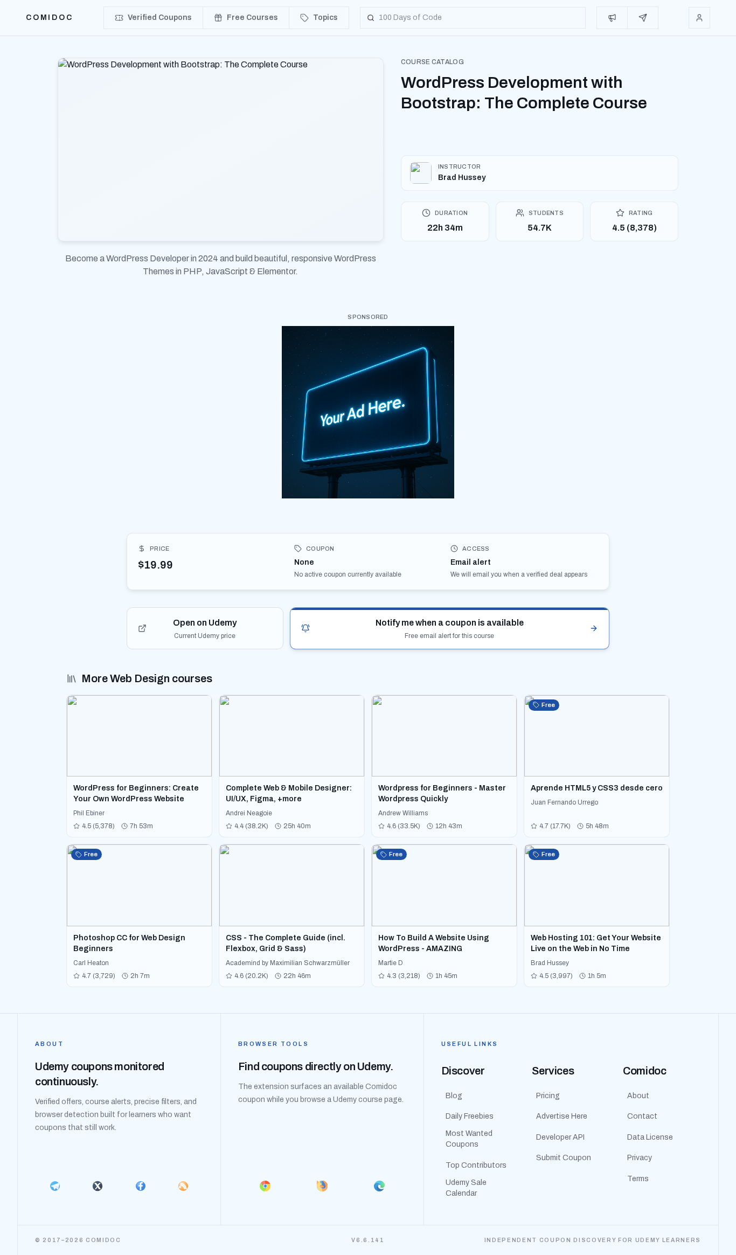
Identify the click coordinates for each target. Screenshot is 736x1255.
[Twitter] (97, 1186)
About (638, 1096)
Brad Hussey (461, 178)
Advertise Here (561, 1116)
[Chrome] (265, 1186)
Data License (650, 1137)
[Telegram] (54, 1186)
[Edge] (379, 1186)
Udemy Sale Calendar (466, 1187)
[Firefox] (322, 1186)
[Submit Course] (643, 18)
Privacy (639, 1158)
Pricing (548, 1096)
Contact (642, 1116)
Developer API (560, 1137)
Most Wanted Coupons (469, 1138)
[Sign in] (699, 18)
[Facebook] (140, 1186)
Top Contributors (476, 1165)
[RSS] (183, 1186)
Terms (638, 1179)
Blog (454, 1096)
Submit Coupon (563, 1158)
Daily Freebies (470, 1116)
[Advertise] (612, 18)
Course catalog (432, 62)
